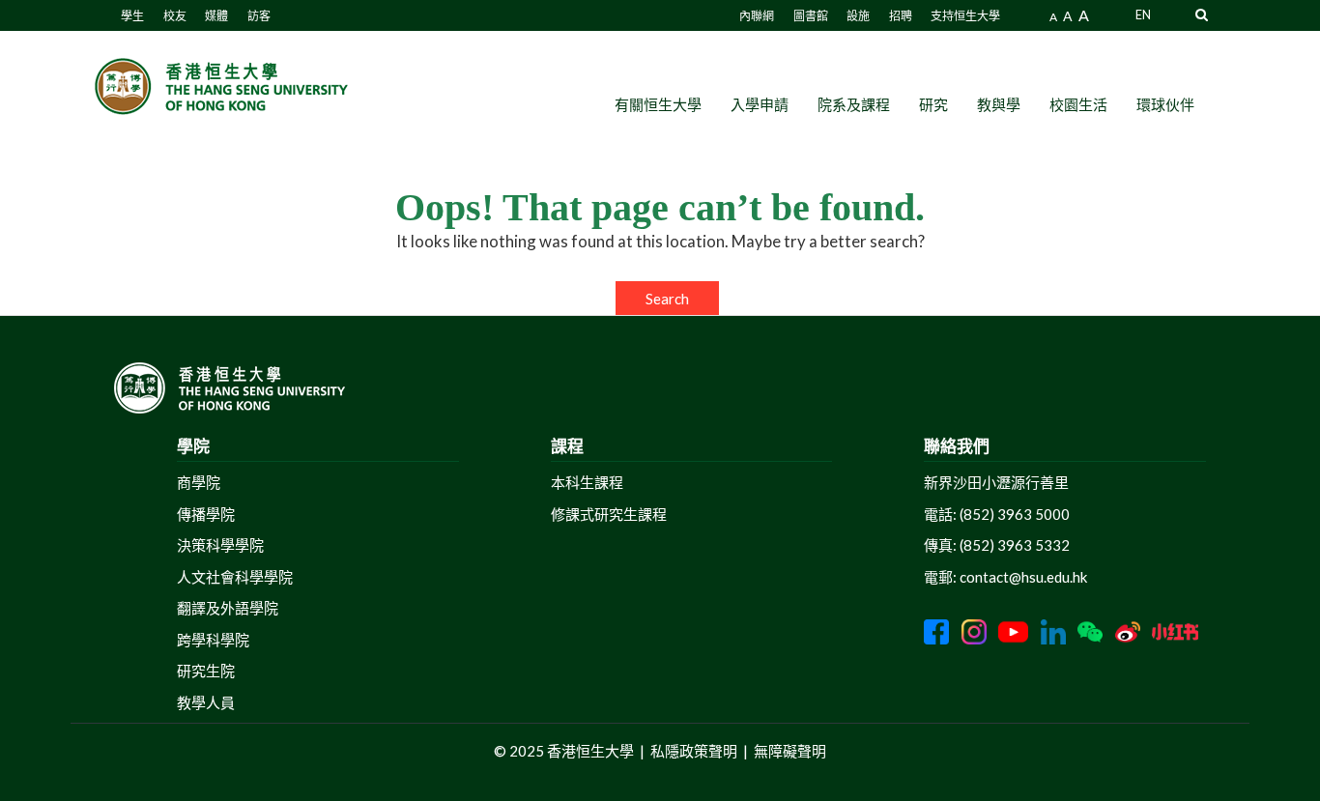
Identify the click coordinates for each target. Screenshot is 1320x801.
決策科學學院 (220, 545)
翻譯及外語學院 (227, 607)
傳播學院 (206, 514)
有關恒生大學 (658, 104)
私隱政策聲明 (693, 750)
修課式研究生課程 (609, 514)
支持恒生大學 (965, 16)
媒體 (216, 16)
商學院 (198, 482)
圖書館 (810, 16)
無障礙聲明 (790, 750)
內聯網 (756, 16)
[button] (1201, 14)
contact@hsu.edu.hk (1023, 577)
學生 (132, 16)
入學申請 (760, 104)
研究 (933, 104)
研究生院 (206, 670)
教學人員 (206, 702)
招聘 (900, 16)
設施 (858, 16)
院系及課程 (854, 104)
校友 (175, 16)
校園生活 (1078, 104)
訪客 (259, 16)
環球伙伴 (1165, 104)
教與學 (998, 104)
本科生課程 (587, 482)
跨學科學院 (213, 639)
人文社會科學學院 (235, 577)
